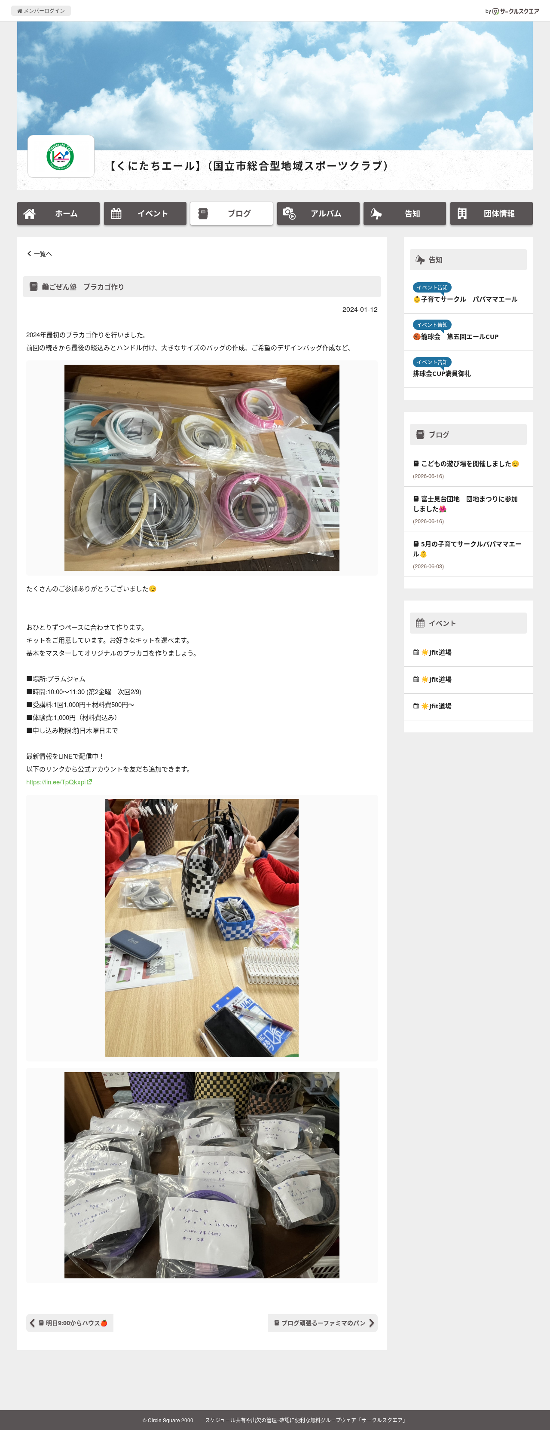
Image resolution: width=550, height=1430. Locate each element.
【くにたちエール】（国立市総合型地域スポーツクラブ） (249, 166)
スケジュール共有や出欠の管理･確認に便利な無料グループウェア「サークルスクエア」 (306, 1420)
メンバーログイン (43, 10)
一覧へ (43, 253)
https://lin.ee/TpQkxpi (56, 781)
